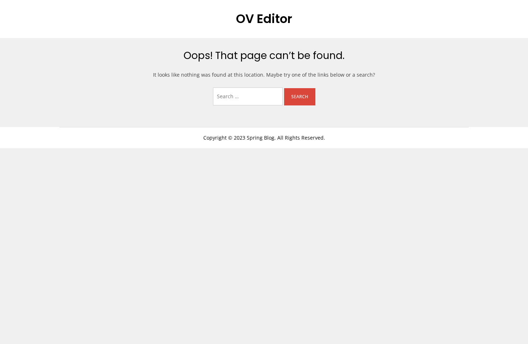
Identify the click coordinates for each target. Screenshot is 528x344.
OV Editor (264, 18)
